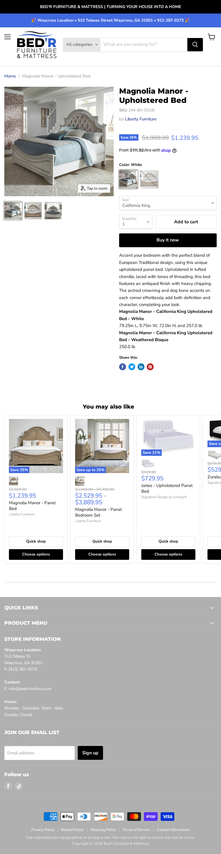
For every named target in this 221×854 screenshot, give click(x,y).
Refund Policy (72, 829)
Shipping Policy (103, 829)
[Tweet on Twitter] (131, 366)
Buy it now (168, 240)
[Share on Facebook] (122, 366)
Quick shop (36, 541)
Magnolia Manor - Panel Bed (32, 505)
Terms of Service (136, 829)
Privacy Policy (43, 829)
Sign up (90, 753)
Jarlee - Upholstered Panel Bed (167, 488)
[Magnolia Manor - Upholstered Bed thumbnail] (13, 210)
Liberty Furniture (141, 119)
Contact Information (173, 829)
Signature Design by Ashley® (164, 497)
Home (10, 76)
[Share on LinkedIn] (141, 366)
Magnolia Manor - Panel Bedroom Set (98, 512)
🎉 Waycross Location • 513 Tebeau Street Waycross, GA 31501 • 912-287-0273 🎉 (110, 20)
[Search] (195, 44)
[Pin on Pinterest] (150, 366)
